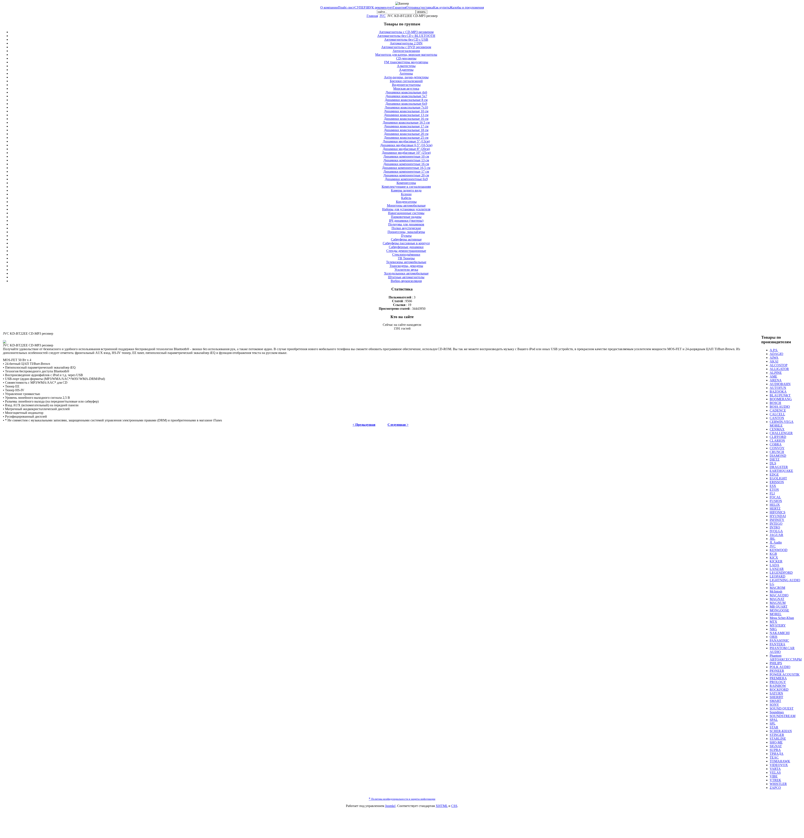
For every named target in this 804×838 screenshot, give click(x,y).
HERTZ (775, 508)
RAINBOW (778, 686)
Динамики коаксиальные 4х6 (406, 92)
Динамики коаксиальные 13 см (406, 115)
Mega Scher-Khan (782, 618)
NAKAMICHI (780, 633)
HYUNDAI (778, 516)
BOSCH (775, 403)
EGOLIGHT (778, 478)
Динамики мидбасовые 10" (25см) (406, 152)
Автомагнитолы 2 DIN (406, 43)
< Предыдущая (364, 424)
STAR (774, 727)
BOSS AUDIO (780, 406)
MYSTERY (778, 625)
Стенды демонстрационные (406, 251)
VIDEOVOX (779, 765)
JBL (772, 538)
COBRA (776, 444)
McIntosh (776, 591)
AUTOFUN (778, 388)
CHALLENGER (781, 433)
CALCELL (777, 414)
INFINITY (777, 520)
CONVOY (777, 448)
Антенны (406, 73)
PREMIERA (778, 678)
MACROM (777, 587)
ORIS (773, 637)
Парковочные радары (406, 217)
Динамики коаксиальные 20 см (406, 134)
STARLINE (778, 738)
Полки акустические (406, 228)
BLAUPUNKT (780, 395)
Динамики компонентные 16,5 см (406, 168)
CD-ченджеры (406, 58)
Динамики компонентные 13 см (406, 160)
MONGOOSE (779, 610)
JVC (383, 16)
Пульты (406, 235)
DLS (773, 463)
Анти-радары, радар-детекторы (406, 77)
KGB (773, 554)
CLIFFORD (778, 437)
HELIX (775, 504)
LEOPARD (777, 576)
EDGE (774, 474)
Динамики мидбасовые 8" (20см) (406, 149)
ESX (773, 486)
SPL (773, 723)
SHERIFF (776, 697)
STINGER (777, 735)
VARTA (775, 769)
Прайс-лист (346, 7)
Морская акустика (406, 88)
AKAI (774, 361)
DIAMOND (778, 455)
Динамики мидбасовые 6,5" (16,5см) (406, 145)
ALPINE (776, 372)
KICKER (776, 561)
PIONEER (777, 670)
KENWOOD (778, 550)
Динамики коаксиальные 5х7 (406, 96)
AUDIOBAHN (780, 384)
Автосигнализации (406, 51)
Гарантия (399, 7)
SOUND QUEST (782, 708)
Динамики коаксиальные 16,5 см (406, 122)
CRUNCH (777, 452)
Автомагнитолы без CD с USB (406, 39)
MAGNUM (778, 603)
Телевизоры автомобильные (406, 262)
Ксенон (406, 194)
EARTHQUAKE (781, 471)
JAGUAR (776, 535)
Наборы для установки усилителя (406, 209)
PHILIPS (776, 663)
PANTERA (777, 644)
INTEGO (776, 523)
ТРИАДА (776, 753)
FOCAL (775, 497)
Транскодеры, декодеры (406, 266)
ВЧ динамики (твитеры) (406, 220)
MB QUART (778, 606)
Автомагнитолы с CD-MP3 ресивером (406, 32)
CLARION (777, 440)
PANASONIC (779, 640)
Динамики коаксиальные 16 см (406, 118)
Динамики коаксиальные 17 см (406, 126)
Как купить (441, 7)
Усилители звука (406, 269)
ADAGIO (776, 354)
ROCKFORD (779, 689)
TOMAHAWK (780, 761)
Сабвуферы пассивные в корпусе (406, 243)
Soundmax (777, 712)
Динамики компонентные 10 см (406, 156)
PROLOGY (778, 682)
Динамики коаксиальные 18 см (406, 130)
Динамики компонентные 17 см (406, 171)
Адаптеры (406, 69)
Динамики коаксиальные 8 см (406, 100)
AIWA (774, 357)
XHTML (442, 806)
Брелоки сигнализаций (406, 81)
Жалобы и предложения (467, 7)
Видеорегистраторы (406, 85)
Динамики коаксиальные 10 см (406, 111)
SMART (775, 701)
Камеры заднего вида (406, 190)
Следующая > (398, 424)
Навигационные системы (406, 213)
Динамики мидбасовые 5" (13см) (406, 141)
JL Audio (776, 542)
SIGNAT (776, 746)
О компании (329, 7)
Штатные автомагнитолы (406, 277)
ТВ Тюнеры (406, 258)
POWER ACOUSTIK (785, 674)
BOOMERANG (781, 399)
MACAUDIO (779, 595)
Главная (372, 16)
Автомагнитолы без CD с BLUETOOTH (406, 36)
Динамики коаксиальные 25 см (406, 137)
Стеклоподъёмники (406, 254)
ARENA (776, 380)
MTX (773, 621)
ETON (774, 489)
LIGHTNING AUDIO (785, 580)
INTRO (775, 527)
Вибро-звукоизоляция (406, 281)
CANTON (777, 418)
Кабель (406, 198)
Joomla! (390, 806)
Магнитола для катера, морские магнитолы (406, 54)
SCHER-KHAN (781, 731)
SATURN (776, 693)
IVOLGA (776, 531)
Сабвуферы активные (406, 239)
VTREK (775, 780)
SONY (774, 704)
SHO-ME (776, 742)
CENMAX (777, 429)
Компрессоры (406, 183)
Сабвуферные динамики (406, 247)
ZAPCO (775, 787)
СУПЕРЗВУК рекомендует (373, 7)
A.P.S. (774, 350)
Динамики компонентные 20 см (406, 175)
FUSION (776, 501)
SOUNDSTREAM (782, 716)
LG (772, 584)
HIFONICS (777, 512)
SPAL (774, 719)
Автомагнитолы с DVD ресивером (406, 47)
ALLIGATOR (779, 369)
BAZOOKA (778, 391)
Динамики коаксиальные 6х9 (406, 103)
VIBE (774, 776)
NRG (773, 629)
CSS (454, 806)
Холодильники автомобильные (406, 273)
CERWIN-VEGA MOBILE (782, 423)
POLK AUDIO (780, 667)
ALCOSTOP (778, 365)
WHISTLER (778, 784)
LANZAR (777, 569)
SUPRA (775, 750)
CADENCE (778, 410)
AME (773, 376)
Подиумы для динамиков (406, 224)
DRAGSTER (779, 467)
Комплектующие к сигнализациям (406, 186)
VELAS (775, 772)
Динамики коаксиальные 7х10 (406, 107)
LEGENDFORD (781, 572)
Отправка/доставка (419, 7)
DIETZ (775, 459)
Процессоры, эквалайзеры (406, 232)
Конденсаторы (406, 201)
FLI (772, 493)
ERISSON (777, 482)
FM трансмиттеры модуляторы (406, 62)
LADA (774, 565)
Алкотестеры (406, 66)
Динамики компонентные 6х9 (406, 179)
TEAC (774, 757)
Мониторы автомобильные (406, 205)
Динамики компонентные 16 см (406, 164)
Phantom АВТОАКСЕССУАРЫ (786, 657)
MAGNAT (777, 599)
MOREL (776, 614)
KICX (774, 557)
